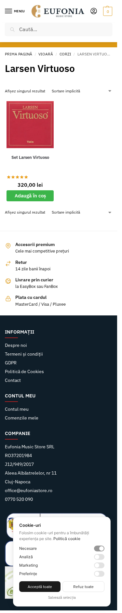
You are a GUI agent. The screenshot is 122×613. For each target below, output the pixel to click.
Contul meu (17, 409)
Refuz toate (83, 586)
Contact (13, 380)
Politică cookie (66, 538)
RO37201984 (18, 455)
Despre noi (16, 345)
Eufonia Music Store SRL (29, 447)
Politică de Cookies (24, 371)
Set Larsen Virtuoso (30, 157)
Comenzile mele (21, 418)
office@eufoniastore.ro (28, 490)
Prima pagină (18, 54)
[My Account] (94, 11)
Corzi (65, 54)
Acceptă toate (40, 586)
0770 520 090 (19, 499)
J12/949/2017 (19, 464)
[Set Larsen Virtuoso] (30, 124)
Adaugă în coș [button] (30, 196)
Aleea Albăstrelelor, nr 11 (31, 473)
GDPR (11, 363)
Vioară (45, 54)
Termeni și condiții (24, 354)
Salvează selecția (62, 597)
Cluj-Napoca (17, 482)
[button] (107, 11)
